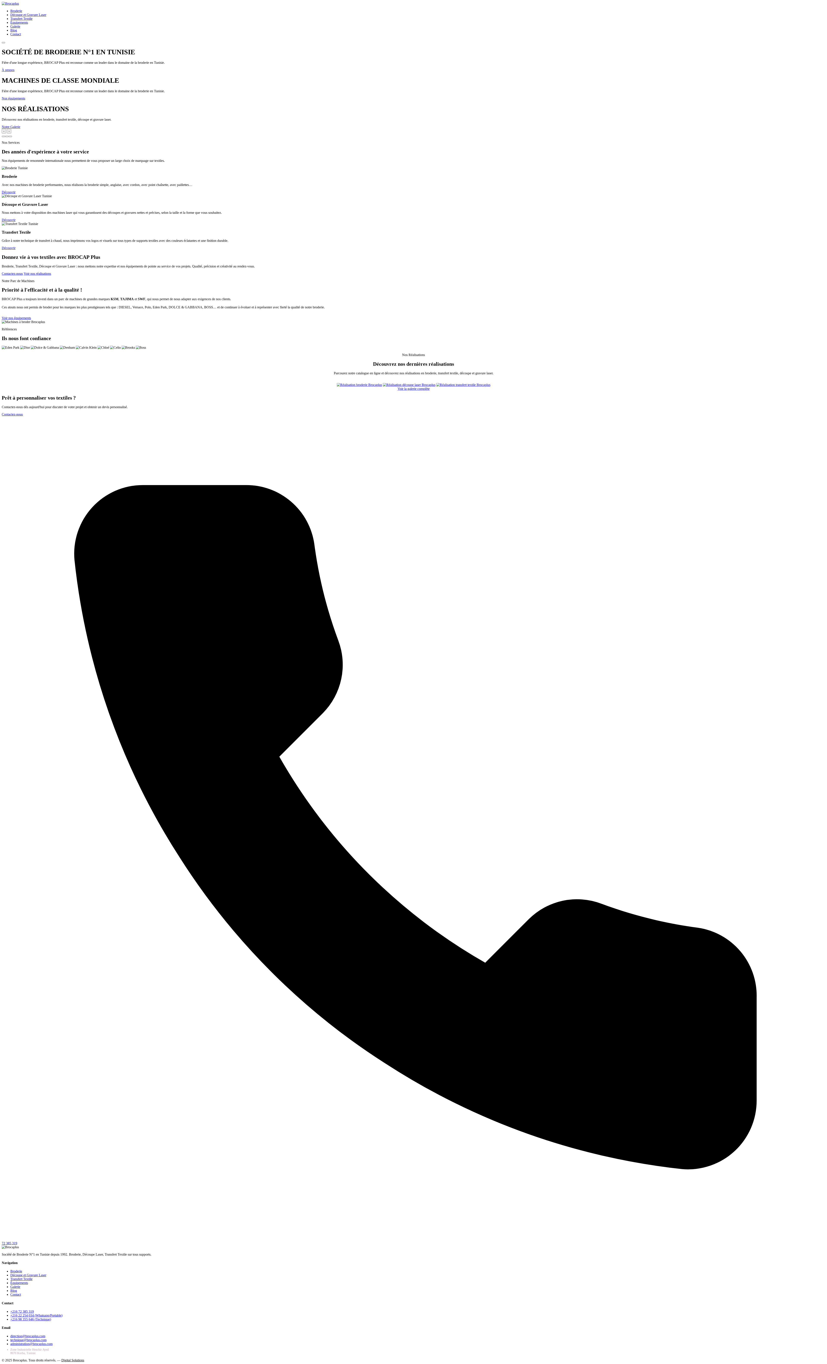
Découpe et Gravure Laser (28, 15)
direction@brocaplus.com (27, 1336)
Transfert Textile (21, 18)
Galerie (15, 26)
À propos (8, 70)
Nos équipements (13, 98)
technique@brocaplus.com (28, 1340)
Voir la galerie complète (414, 389)
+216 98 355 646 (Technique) (30, 1319)
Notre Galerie (11, 127)
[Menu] (3, 42)
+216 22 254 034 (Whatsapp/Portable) (36, 1315)
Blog (13, 30)
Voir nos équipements (16, 318)
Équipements (19, 22)
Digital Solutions (72, 1360)
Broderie (16, 11)
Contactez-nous (12, 273)
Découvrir (9, 192)
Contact (15, 34)
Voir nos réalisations (37, 273)
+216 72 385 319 (22, 1311)
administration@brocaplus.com (31, 1344)
